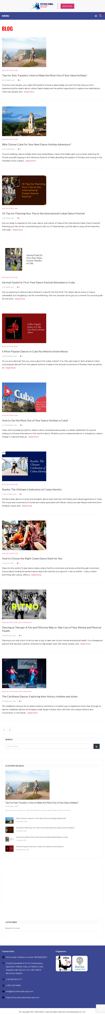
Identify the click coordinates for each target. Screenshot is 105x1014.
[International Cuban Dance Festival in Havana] (41, 6)
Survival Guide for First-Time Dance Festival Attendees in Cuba (38, 282)
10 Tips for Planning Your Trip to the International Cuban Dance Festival (43, 213)
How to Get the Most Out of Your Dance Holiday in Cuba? (35, 420)
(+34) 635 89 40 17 (14, 979)
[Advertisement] (52, 887)
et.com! (82, 1012)
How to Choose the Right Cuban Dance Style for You (32, 558)
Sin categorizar (25, 622)
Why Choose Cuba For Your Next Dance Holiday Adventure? (36, 144)
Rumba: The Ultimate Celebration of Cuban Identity (32, 489)
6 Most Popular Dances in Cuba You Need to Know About (35, 351)
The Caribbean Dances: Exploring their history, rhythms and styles (39, 696)
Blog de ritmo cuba (10, 70)
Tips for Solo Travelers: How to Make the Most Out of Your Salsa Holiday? (44, 75)
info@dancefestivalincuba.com (19, 991)
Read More (29, 92)
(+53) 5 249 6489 (13, 985)
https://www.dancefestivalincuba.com (22, 997)
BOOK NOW (67, 6)
